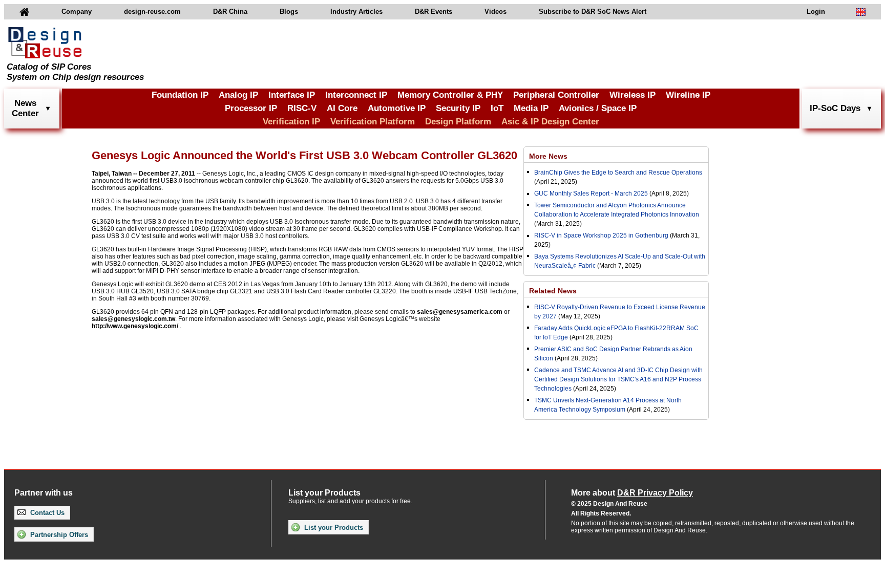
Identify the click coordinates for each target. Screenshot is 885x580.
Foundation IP (180, 95)
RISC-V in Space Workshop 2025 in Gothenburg (601, 235)
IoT (497, 108)
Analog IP (238, 95)
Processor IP (251, 108)
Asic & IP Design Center (550, 121)
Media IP (531, 108)
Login (816, 11)
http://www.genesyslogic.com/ (135, 326)
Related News (553, 291)
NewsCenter (25, 108)
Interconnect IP (356, 95)
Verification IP (291, 121)
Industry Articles (356, 11)
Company (76, 11)
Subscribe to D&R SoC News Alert (592, 11)
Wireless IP (632, 95)
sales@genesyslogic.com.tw (133, 319)
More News (548, 156)
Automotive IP (397, 108)
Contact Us (46, 513)
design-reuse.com (152, 11)
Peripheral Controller (556, 95)
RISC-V (302, 108)
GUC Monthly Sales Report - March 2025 (591, 193)
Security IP (458, 108)
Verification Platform (372, 121)
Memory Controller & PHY (450, 95)
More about (632, 492)
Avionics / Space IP (598, 108)
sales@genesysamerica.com (459, 311)
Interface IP (291, 95)
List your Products (332, 527)
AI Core (342, 108)
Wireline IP (688, 95)
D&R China (230, 11)
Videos (495, 11)
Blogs (289, 11)
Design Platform (458, 121)
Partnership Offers (58, 535)
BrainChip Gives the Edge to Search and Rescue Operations (618, 172)
